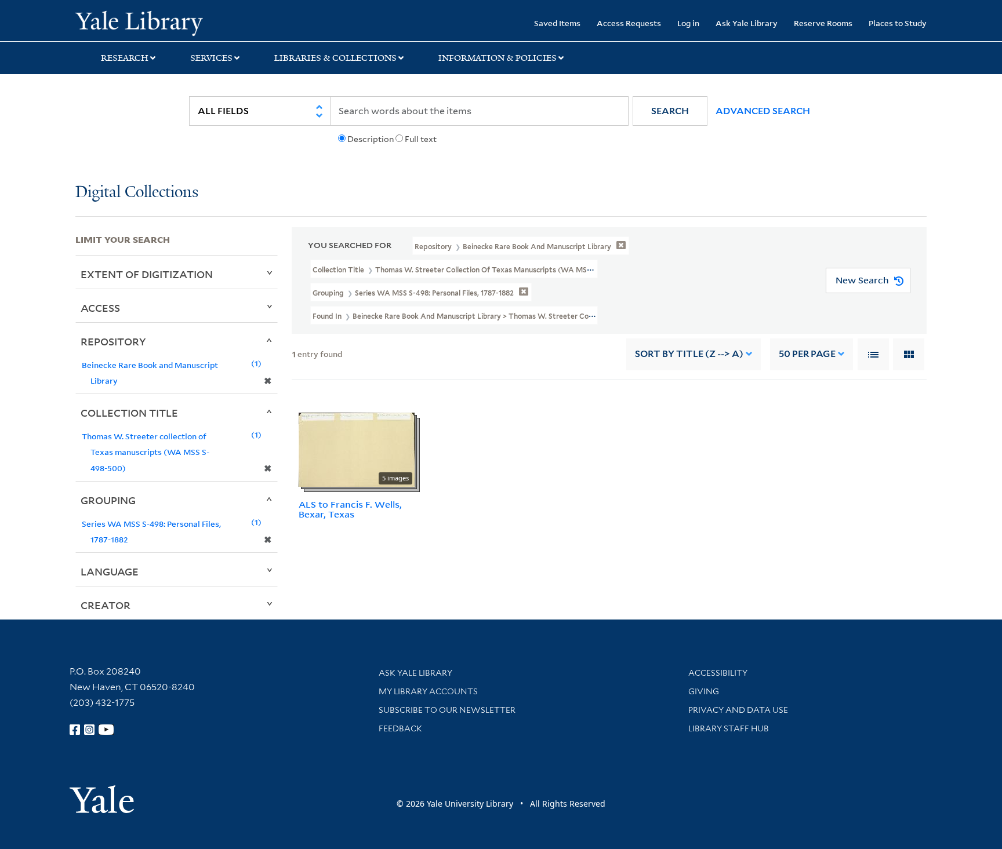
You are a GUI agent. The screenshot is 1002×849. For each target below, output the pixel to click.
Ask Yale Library (747, 22)
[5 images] (357, 448)
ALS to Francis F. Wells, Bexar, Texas (350, 509)
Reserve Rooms (823, 22)
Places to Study (898, 22)
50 (807, 353)
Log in (688, 22)
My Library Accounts (428, 691)
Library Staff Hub (728, 728)
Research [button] (124, 58)
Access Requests (629, 22)
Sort (689, 353)
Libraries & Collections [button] (335, 58)
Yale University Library (139, 22)
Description (370, 139)
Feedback (400, 728)
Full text (421, 139)
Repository (113, 341)
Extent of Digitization (147, 274)
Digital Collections (136, 193)
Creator (105, 605)
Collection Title (129, 413)
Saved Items (557, 22)
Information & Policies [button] (497, 58)
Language (110, 571)
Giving (703, 691)
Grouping (108, 500)
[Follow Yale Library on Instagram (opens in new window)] (89, 729)
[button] (670, 111)
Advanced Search (763, 110)
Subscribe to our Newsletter (447, 710)
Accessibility (717, 672)
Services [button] (211, 58)
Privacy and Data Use (738, 710)
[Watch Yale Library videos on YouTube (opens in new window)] (106, 729)
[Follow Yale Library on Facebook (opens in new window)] (75, 729)
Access (100, 308)
